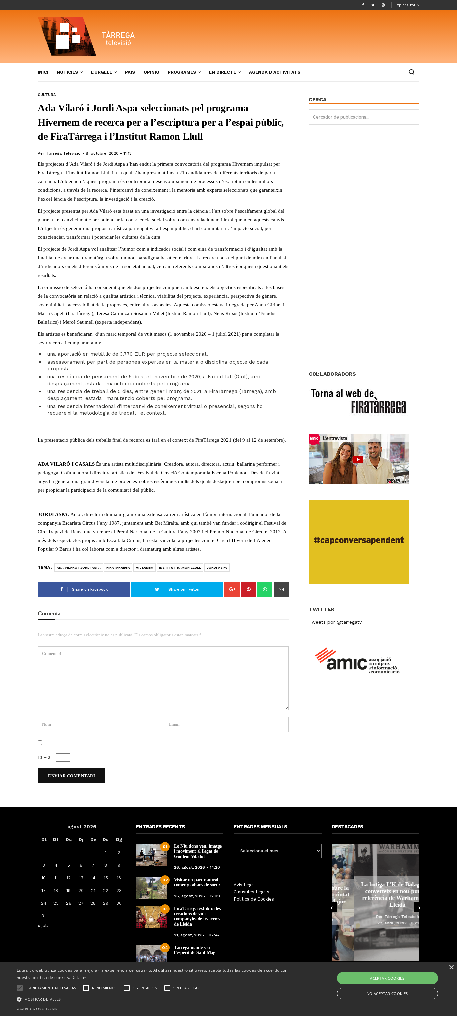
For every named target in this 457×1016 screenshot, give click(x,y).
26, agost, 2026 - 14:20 (197, 867)
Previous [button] (332, 907)
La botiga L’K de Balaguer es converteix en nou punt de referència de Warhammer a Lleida (375, 894)
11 (56, 877)
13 (81, 877)
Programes (182, 72)
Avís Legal (244, 884)
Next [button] (419, 907)
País (130, 72)
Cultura (47, 95)
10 (43, 877)
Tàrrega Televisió (63, 153)
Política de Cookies (254, 899)
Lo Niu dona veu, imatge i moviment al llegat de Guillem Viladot (198, 851)
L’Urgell (101, 72)
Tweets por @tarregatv (335, 622)
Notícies (67, 72)
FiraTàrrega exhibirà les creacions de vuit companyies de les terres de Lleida (197, 916)
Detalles (79, 977)
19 (68, 890)
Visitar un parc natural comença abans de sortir (197, 882)
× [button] (451, 967)
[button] (154, 999)
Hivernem (144, 567)
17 (43, 890)
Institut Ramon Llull (180, 567)
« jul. (43, 925)
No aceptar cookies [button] (387, 993)
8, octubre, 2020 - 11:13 (109, 153)
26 (68, 903)
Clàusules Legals (251, 891)
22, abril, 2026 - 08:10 (377, 923)
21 (93, 890)
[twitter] (373, 5)
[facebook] (363, 5)
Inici (43, 72)
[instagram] (383, 5)
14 (93, 877)
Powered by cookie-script (38, 1009)
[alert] (228, 989)
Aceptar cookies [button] (387, 978)
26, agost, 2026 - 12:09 (197, 896)
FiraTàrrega (118, 567)
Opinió (151, 72)
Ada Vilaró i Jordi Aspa (79, 567)
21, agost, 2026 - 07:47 (197, 935)
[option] (376, 902)
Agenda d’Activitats (274, 72)
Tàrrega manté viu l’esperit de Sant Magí (195, 950)
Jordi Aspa (217, 567)
